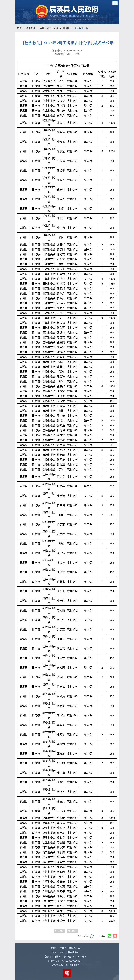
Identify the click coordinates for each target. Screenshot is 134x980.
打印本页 (59, 931)
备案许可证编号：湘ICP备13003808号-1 (65, 956)
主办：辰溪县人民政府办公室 (65, 948)
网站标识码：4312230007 (65, 964)
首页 (19, 28)
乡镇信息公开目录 (49, 28)
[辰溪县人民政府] (67, 11)
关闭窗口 (72, 931)
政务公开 (30, 28)
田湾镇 (65, 28)
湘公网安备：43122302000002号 (65, 960)
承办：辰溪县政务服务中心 (65, 952)
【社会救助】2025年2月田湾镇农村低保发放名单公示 (67, 42)
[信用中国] (67, 973)
